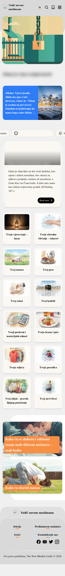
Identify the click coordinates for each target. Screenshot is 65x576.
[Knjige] (53, 7)
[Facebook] (39, 570)
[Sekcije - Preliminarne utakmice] (59, 7)
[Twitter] (51, 570)
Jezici (17, 563)
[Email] (45, 570)
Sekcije (17, 555)
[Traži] (46, 7)
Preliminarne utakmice (48, 555)
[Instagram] (57, 570)
